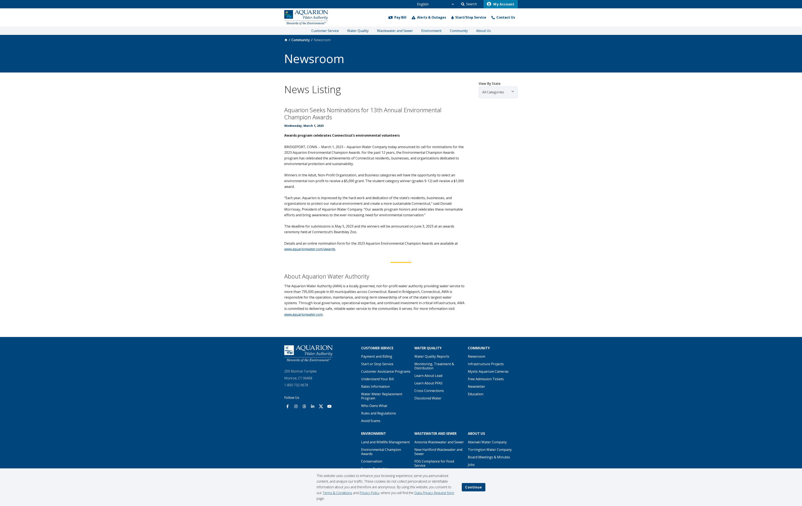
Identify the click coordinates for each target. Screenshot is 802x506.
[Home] (286, 39)
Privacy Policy (369, 493)
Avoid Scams (370, 421)
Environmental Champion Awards (381, 452)
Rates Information (375, 386)
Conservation (371, 461)
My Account (503, 4)
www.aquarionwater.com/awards (309, 249)
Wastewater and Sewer (395, 30)
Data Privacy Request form (434, 493)
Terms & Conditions (337, 493)
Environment (431, 30)
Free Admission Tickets (486, 379)
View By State (489, 83)
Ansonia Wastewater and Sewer (439, 442)
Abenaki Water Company (487, 442)
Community (459, 30)
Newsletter (476, 386)
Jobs (471, 465)
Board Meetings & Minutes (489, 457)
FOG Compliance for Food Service (434, 463)
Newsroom (476, 356)
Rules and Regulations (378, 413)
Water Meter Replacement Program (381, 396)
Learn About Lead (428, 376)
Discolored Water (428, 398)
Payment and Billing (376, 356)
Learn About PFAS (428, 383)
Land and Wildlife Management (385, 442)
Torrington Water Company (490, 450)
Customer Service (325, 30)
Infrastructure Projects (486, 364)
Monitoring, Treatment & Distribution (434, 366)
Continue (473, 487)
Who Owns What (374, 406)
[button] (468, 4)
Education (475, 394)
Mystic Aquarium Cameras (488, 371)
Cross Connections (429, 391)
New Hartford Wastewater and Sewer (438, 452)
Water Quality (358, 30)
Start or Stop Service (377, 364)
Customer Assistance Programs (385, 371)
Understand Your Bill (377, 379)
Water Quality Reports (431, 356)
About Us (483, 30)
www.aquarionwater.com (303, 314)
